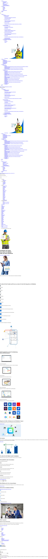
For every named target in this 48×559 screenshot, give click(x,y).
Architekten (4, 138)
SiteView (6, 49)
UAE (2, 226)
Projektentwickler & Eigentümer (7, 135)
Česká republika (3, 210)
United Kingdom (4, 224)
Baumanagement (10, 17)
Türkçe (4, 199)
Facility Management (13, 69)
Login (2, 11)
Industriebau (11, 79)
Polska (2, 218)
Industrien (3, 64)
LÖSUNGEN (4, 65)
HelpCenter (4, 2)
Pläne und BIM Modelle (8, 27)
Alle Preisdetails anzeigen (3, 479)
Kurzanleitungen (5, 1)
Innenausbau (6, 82)
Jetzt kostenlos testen (2, 489)
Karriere (4, 7)
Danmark (4, 186)
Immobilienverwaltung (9, 20)
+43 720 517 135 (12, 173)
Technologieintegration (7, 38)
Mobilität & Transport (12, 77)
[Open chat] (0, 554)
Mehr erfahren (1, 441)
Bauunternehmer (5, 60)
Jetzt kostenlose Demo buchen (3, 525)
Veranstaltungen (5, 4)
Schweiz (4, 195)
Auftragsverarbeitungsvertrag (5, 540)
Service (2, 161)
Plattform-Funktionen (5, 25)
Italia (2, 214)
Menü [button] (11, 86)
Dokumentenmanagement (9, 30)
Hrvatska (4, 189)
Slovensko (4, 196)
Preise (2, 84)
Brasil (2, 205)
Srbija (2, 220)
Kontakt (4, 167)
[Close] (0, 518)
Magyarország (4, 190)
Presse (3, 9)
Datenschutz (3, 538)
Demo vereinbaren (2, 86)
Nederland (4, 191)
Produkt (2, 14)
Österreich (4, 192)
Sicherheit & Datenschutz (7, 113)
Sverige (4, 198)
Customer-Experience (5, 163)
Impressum (3, 539)
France (4, 188)
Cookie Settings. (5, 557)
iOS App (3, 543)
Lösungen (4, 89)
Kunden (2, 133)
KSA (3, 201)
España (2, 212)
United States (4, 180)
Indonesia (4, 183)
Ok (0, 558)
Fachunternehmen (5, 62)
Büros (14, 76)
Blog (3, 3)
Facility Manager (5, 136)
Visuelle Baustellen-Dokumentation (7, 39)
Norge (2, 216)
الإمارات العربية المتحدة (6, 203)
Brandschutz (13, 80)
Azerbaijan (4, 182)
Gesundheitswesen (6, 83)
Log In (9, 86)
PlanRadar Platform (6, 15)
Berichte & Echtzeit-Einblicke (10, 33)
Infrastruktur (12, 72)
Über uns (3, 6)
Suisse (2, 222)
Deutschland (4, 187)
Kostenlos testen (6, 86)
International (3, 204)
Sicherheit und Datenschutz (6, 5)
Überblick (4, 134)
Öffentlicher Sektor (15, 75)
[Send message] (7, 553)
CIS (3, 184)
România (4, 194)
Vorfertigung (6, 158)
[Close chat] (2, 552)
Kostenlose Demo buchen (8, 489)
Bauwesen (16, 66)
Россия (4, 193)
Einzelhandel (13, 71)
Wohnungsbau (12, 81)
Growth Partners (5, 10)
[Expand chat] (0, 552)
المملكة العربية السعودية (5, 225)
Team (3, 169)
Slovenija (4, 197)
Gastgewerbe (13, 73)
